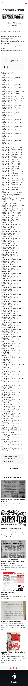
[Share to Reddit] (7, 67)
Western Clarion (8, 461)
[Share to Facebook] (4, 67)
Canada (6, 456)
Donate (14, 682)
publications (13, 456)
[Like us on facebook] (11, 668)
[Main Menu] (26, 3)
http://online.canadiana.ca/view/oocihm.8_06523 (12, 42)
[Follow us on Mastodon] (16, 668)
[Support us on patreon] (14, 668)
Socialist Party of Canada (11, 459)
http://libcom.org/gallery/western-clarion (11, 51)
